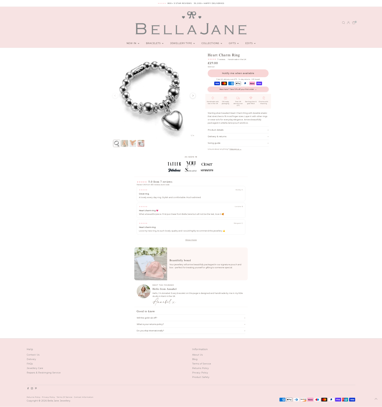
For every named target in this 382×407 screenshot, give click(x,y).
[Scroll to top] (376, 399)
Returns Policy (200, 368)
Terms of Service (201, 363)
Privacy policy (48, 397)
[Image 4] (140, 143)
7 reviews (221, 59)
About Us (197, 354)
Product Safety (201, 377)
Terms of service (64, 397)
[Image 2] (124, 143)
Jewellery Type (181, 43)
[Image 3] (132, 143)
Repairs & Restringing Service (44, 372)
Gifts (233, 43)
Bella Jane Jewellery (58, 400)
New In (132, 43)
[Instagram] (32, 388)
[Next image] (192, 95)
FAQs (30, 363)
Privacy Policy (200, 372)
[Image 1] (116, 143)
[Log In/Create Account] (348, 22)
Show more (191, 240)
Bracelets (153, 43)
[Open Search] (343, 22)
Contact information (83, 397)
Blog (195, 359)
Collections (210, 43)
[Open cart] (353, 22)
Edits (249, 43)
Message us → (235, 149)
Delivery (31, 359)
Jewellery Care (35, 368)
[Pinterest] (35, 388)
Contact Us (33, 354)
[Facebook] (28, 388)
